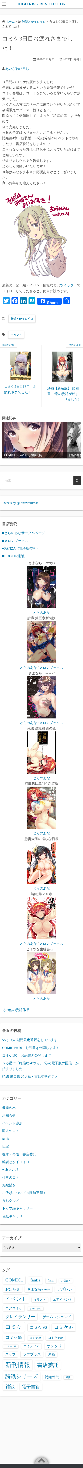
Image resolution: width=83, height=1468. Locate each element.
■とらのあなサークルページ (23, 533)
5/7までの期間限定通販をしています (29, 1040)
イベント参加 (12, 1123)
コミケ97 (63, 1327)
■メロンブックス (15, 541)
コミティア (31, 1346)
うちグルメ (10, 1200)
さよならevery (38, 1289)
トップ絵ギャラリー (17, 1208)
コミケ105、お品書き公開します (27, 1055)
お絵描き (9, 1185)
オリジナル (35, 1308)
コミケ (14, 1327)
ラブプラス (32, 1354)
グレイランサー (20, 1316)
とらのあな (41, 612)
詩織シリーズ (21, 1376)
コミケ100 (55, 1337)
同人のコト (10, 1131)
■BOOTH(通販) (13, 556)
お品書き (66, 1281)
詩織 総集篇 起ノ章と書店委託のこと (30, 1076)
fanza (51, 1280)
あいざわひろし (17, 68)
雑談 (10, 1386)
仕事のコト (10, 1177)
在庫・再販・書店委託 (19, 1154)
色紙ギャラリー (14, 1216)
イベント (16, 334)
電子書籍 (31, 1386)
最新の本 (9, 1107)
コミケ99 (35, 1337)
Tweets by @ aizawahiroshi (20, 503)
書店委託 (48, 1365)
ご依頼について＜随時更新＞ (24, 1193)
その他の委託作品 (15, 1010)
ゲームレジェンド (56, 1317)
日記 (5, 1146)
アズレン (65, 1289)
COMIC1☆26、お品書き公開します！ (30, 1048)
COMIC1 (14, 1280)
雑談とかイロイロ (22, 318)
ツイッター (68, 285)
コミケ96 (38, 1327)
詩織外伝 (52, 1377)
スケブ (10, 1354)
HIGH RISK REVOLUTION (41, 4)
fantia (6, 1139)
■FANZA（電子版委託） (21, 548)
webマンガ (10, 1169)
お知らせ (9, 1115)
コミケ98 (13, 1337)
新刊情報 (17, 1364)
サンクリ (54, 1346)
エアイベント (62, 1299)
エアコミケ (13, 1308)
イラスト (40, 1299)
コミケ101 (10, 1346)
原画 (51, 1354)
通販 (68, 1377)
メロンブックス (51, 667)
